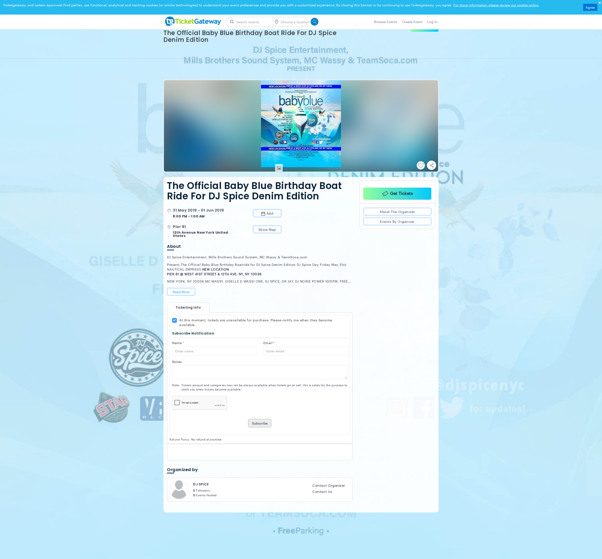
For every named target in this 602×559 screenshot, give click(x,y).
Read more (181, 291)
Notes (177, 361)
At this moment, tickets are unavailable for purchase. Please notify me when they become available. (255, 322)
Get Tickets (401, 193)
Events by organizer (397, 221)
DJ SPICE (201, 484)
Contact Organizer (328, 485)
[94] (193, 20)
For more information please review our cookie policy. (496, 5)
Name (178, 342)
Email (269, 342)
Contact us (322, 491)
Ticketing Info (183, 307)
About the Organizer (397, 211)
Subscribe (260, 423)
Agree (590, 7)
